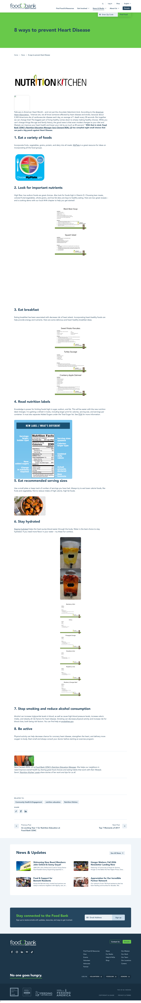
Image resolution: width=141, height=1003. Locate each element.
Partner (85, 967)
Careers (124, 964)
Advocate (86, 964)
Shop (107, 960)
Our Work (124, 954)
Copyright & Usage (106, 995)
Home (16, 55)
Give (85, 954)
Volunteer (86, 960)
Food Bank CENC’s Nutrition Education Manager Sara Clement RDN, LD (60, 126)
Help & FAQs (110, 957)
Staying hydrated (21, 529)
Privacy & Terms (124, 995)
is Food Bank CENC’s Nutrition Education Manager (55, 767)
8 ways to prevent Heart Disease (39, 55)
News (23, 55)
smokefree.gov (67, 721)
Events (85, 957)
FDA (80, 414)
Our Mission (125, 951)
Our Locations (126, 960)
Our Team (124, 957)
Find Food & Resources (91, 951)
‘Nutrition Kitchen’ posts (29, 772)
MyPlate (76, 145)
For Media (109, 954)
